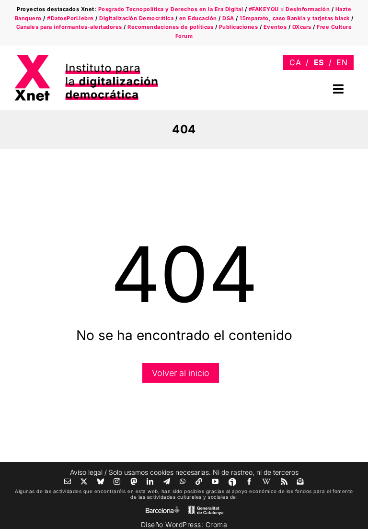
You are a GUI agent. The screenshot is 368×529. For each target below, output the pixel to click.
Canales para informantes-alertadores (69, 27)
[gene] (205, 508)
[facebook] (249, 481)
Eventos (275, 27)
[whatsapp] (183, 481)
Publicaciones (238, 27)
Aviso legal (86, 472)
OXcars (301, 27)
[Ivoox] (232, 482)
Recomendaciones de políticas (170, 27)
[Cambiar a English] (341, 62)
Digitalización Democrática (136, 18)
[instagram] (117, 481)
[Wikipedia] (266, 481)
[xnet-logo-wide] (86, 58)
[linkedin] (150, 481)
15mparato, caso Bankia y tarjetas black (295, 18)
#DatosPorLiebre (70, 18)
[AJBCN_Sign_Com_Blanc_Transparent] (162, 509)
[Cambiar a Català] (295, 62)
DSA (228, 18)
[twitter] (84, 481)
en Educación (198, 18)
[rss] (284, 481)
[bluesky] (100, 481)
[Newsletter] (300, 481)
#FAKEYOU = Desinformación (289, 9)
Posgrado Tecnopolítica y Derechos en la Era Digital (170, 9)
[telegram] (167, 481)
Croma (217, 524)
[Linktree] (199, 481)
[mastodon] (134, 481)
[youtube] (215, 481)
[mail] (67, 481)
